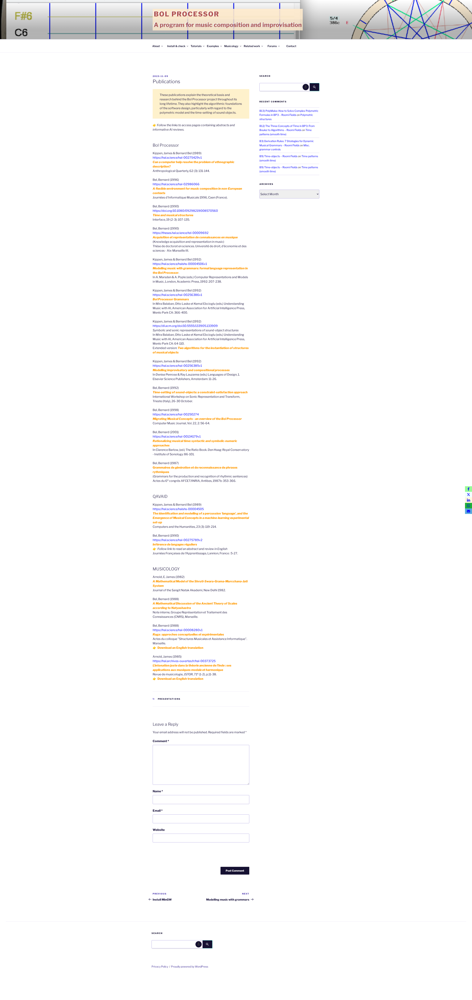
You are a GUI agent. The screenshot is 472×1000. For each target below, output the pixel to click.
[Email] (468, 511)
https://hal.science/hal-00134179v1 (177, 436)
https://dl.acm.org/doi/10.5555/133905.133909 (185, 326)
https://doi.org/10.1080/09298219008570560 (185, 211)
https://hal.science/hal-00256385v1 (177, 365)
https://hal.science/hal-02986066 (176, 184)
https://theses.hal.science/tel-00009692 (181, 233)
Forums (272, 46)
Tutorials (196, 46)
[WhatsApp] (468, 505)
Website (159, 830)
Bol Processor (186, 14)
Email (158, 810)
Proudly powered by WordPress (189, 966)
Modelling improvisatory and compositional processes (191, 370)
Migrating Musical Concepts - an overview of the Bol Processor (197, 419)
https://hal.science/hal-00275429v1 (177, 157)
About (156, 46)
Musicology (231, 46)
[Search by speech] (306, 87)
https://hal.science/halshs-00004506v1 (180, 264)
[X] (468, 494)
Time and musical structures (173, 215)
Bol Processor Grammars (171, 299)
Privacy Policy (160, 966)
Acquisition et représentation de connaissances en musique (195, 237)
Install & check (176, 46)
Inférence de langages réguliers (175, 544)
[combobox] (284, 87)
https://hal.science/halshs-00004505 (178, 509)
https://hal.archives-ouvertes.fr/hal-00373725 (184, 661)
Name (158, 791)
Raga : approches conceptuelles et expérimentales (188, 634)
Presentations (169, 699)
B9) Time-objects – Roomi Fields (278, 156)
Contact (291, 46)
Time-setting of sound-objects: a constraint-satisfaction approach (200, 392)
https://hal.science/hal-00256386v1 (177, 295)
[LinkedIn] (468, 500)
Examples (213, 46)
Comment (161, 741)
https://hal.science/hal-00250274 (176, 414)
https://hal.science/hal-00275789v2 (177, 540)
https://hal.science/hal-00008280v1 (177, 630)
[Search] (314, 87)
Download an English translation (180, 648)
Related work (252, 46)
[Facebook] (468, 489)
